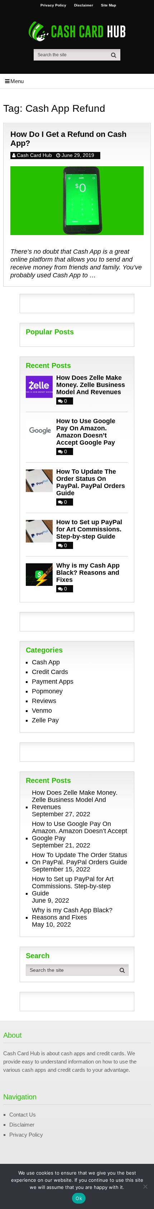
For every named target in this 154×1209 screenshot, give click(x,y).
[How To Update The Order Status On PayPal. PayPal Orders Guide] (41, 480)
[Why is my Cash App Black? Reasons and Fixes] (41, 574)
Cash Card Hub (34, 155)
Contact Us (22, 1115)
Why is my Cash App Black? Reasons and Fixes (88, 572)
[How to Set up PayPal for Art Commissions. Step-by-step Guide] (41, 531)
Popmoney (47, 691)
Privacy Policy (53, 5)
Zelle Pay (45, 720)
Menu (17, 81)
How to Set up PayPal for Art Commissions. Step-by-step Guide (89, 529)
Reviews (44, 700)
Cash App (46, 662)
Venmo (42, 710)
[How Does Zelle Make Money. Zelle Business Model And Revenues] (41, 386)
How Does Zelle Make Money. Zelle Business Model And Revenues (90, 385)
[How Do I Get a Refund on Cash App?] (77, 200)
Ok (79, 1198)
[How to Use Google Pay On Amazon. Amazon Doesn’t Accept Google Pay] (41, 429)
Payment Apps (52, 681)
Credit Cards (50, 671)
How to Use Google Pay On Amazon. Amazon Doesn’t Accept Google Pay (85, 431)
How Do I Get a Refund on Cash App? (68, 139)
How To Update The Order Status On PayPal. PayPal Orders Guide (90, 482)
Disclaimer (83, 5)
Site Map (108, 5)
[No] (145, 1186)
